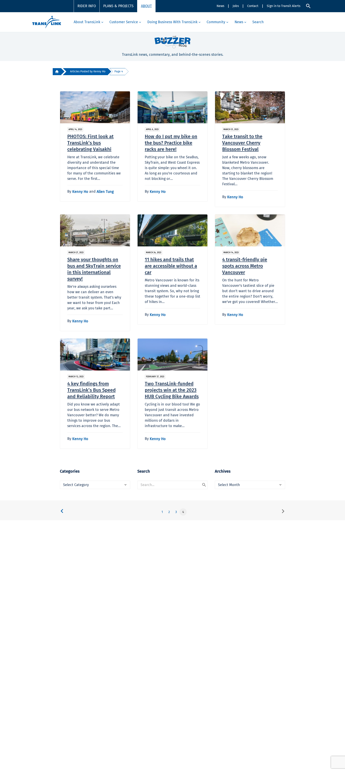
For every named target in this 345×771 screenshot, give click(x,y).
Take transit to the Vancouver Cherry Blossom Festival (242, 143)
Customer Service (123, 22)
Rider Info (86, 6)
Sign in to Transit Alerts (283, 6)
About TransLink (87, 22)
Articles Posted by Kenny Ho (87, 71)
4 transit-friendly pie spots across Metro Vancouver (244, 266)
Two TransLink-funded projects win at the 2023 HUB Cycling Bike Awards (172, 390)
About (146, 6)
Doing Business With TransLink (172, 22)
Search (258, 22)
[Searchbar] (308, 6)
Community (216, 22)
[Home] (57, 71)
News (220, 6)
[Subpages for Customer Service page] (140, 22)
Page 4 (118, 71)
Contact (252, 6)
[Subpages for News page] (245, 22)
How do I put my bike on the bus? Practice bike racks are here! (171, 143)
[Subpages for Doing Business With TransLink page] (199, 22)
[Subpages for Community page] (227, 22)
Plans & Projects (118, 6)
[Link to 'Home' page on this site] (46, 22)
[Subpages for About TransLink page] (102, 22)
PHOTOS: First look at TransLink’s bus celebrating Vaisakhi (90, 143)
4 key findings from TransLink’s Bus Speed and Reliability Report (91, 390)
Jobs (236, 6)
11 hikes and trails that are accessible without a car (171, 266)
